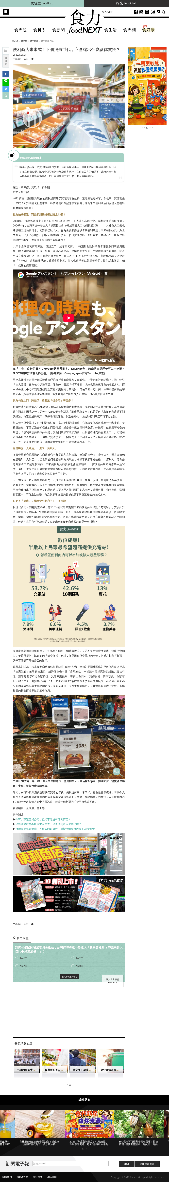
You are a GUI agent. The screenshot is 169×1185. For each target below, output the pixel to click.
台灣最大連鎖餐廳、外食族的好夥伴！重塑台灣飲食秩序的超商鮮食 (55, 829)
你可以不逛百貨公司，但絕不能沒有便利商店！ (43, 819)
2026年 (79, 957)
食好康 (148, 30)
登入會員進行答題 (70, 976)
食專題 (20, 30)
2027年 (23, 965)
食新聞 (58, 30)
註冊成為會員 (147, 1166)
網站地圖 (52, 1180)
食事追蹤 (34, 40)
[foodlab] (147, 86)
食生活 (110, 30)
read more (112, 982)
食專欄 (129, 30)
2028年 (79, 965)
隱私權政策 (22, 1180)
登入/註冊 (107, 11)
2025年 (23, 957)
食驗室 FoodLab (42, 3)
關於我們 (7, 1180)
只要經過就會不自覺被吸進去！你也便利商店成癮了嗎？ (49, 824)
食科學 (39, 30)
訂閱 (126, 1166)
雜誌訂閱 (37, 1180)
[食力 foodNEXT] (84, 22)
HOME (15, 40)
